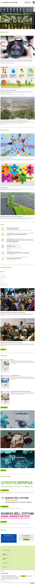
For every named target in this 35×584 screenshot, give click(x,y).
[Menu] (34, 2)
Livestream (8, 249)
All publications (3, 407)
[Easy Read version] (25, 2)
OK (23, 576)
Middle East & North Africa (4, 285)
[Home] (9, 2)
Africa (1, 279)
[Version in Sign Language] (27, 2)
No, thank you (29, 576)
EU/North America (3, 275)
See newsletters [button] (26, 539)
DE (30, 2)
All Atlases (3, 470)
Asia (1, 281)
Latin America (2, 283)
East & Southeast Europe (3, 277)
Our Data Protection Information (5, 581)
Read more (17, 420)
